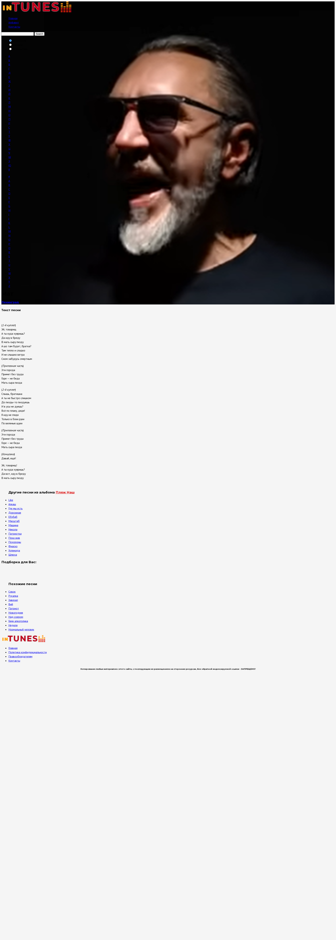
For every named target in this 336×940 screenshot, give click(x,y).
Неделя (13, 625)
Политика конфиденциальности (27, 652)
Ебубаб (12, 517)
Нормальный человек (21, 629)
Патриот (13, 608)
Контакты (14, 26)
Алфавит (13, 22)
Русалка (13, 596)
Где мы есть (15, 508)
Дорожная (14, 512)
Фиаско (13, 546)
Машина (13, 525)
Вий (10, 604)
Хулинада (14, 550)
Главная (13, 18)
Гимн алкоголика (18, 621)
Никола (12, 529)
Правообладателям (20, 656)
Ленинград (10, 302)
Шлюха (12, 554)
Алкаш (12, 504)
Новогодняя (15, 612)
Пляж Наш (65, 492)
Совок (12, 591)
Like (10, 500)
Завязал (13, 600)
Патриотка (15, 533)
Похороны (14, 542)
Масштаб (14, 521)
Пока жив (14, 538)
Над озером (15, 617)
